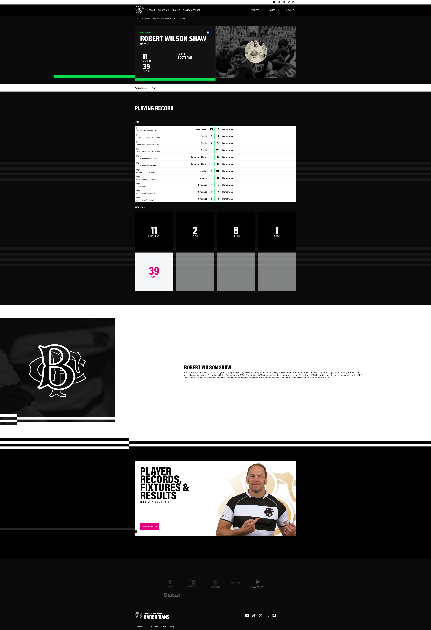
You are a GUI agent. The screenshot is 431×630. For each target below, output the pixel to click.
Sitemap (154, 626)
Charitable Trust (191, 10)
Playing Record (141, 88)
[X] (284, 2)
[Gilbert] (193, 583)
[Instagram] (289, 2)
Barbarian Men (159, 18)
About (152, 10)
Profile (154, 88)
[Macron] (171, 583)
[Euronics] (237, 583)
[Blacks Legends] (171, 595)
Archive (176, 10)
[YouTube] (274, 2)
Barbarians (163, 10)
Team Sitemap (168, 626)
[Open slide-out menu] (290, 10)
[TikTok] (279, 2)
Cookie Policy (140, 626)
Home (137, 18)
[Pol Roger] (215, 583)
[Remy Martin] (259, 583)
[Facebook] (293, 2)
